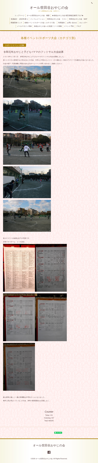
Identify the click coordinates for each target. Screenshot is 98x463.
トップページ (19, 15)
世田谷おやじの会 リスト (57, 19)
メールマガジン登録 (24, 26)
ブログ (78, 26)
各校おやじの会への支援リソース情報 (48, 26)
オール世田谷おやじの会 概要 (38, 15)
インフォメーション (37, 19)
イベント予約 (69, 26)
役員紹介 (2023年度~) (19, 19)
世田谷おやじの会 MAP (78, 19)
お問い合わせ (72, 23)
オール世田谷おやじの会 (49, 8)
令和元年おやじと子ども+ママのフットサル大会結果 (34, 51)
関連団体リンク (16, 23)
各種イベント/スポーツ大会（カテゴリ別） (40, 23)
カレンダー (83, 23)
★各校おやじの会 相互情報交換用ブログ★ (67, 15)
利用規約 (61, 23)
